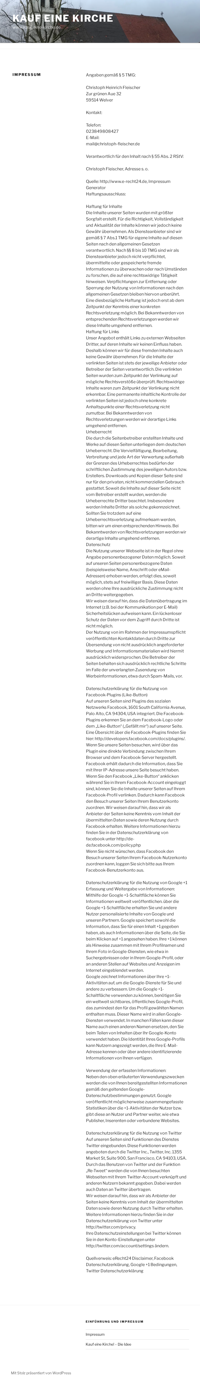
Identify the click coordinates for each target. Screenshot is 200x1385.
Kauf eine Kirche (63, 18)
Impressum (95, 1334)
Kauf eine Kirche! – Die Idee (108, 1344)
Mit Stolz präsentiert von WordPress (41, 1373)
